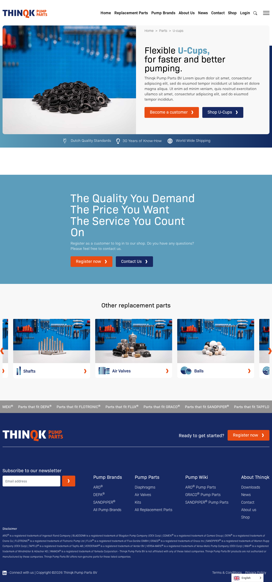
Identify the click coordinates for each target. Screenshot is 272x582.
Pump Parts (147, 477)
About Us (187, 12)
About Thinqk (255, 477)
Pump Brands (163, 12)
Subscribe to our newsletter (32, 470)
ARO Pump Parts (200, 487)
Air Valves (143, 494)
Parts (163, 30)
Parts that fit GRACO (153, 406)
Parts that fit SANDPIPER (199, 406)
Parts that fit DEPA (26, 406)
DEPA (99, 494)
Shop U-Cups (220, 112)
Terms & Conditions (227, 572)
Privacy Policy (255, 572)
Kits (138, 502)
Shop (232, 12)
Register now (88, 261)
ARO (98, 487)
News (203, 12)
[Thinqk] (25, 12)
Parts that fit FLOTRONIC (70, 406)
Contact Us (131, 261)
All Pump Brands (107, 509)
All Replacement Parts (153, 509)
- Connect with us (20, 572)
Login (245, 12)
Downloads (250, 487)
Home (106, 12)
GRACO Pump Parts (203, 494)
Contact (218, 12)
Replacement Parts (131, 12)
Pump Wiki (196, 477)
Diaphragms (145, 487)
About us (248, 509)
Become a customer (169, 112)
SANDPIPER (104, 502)
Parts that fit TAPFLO (244, 406)
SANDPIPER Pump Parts (206, 502)
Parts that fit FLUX (113, 406)
